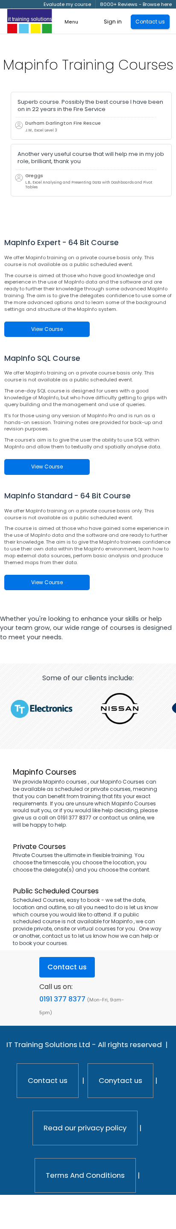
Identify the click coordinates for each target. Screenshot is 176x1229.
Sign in (113, 21)
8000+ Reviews (119, 4)
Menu (71, 22)
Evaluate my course (67, 4)
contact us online (122, 817)
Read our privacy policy (85, 1128)
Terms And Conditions (85, 1175)
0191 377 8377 (62, 999)
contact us (56, 935)
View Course (47, 329)
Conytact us (120, 1080)
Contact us (47, 1080)
